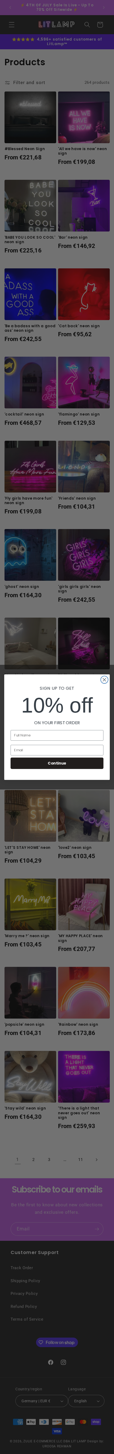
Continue (57, 763)
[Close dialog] (104, 679)
